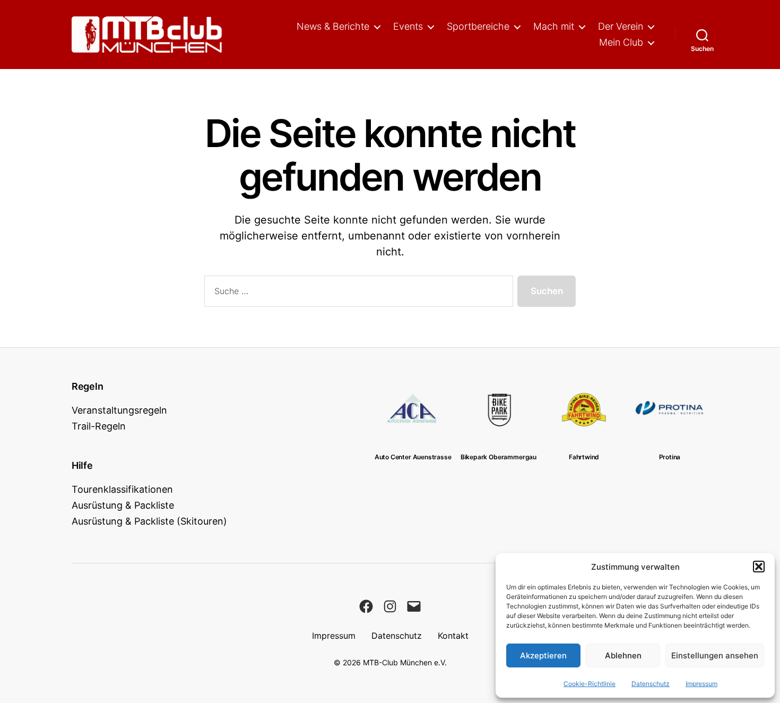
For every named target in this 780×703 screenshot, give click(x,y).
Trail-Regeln (99, 426)
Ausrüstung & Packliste (123, 505)
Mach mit (553, 26)
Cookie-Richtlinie (590, 684)
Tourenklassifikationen (122, 489)
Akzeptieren (543, 655)
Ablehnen (623, 655)
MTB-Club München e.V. (405, 662)
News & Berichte (333, 26)
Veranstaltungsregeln (119, 410)
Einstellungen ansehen (714, 655)
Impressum (701, 684)
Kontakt (453, 635)
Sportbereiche (478, 26)
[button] (758, 566)
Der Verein (620, 26)
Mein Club (621, 42)
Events (408, 26)
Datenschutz (650, 684)
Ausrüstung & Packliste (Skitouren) (149, 521)
